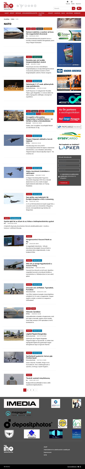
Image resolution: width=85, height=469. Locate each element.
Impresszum (47, 452)
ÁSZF (45, 447)
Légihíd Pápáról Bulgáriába (36, 334)
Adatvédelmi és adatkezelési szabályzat (57, 450)
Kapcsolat (68, 3)
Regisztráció (78, 3)
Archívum (69, 13)
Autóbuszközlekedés (47, 114)
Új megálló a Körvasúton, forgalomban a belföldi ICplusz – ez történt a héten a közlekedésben (39, 119)
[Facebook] (67, 1)
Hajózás (57, 13)
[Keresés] (73, 8)
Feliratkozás (63, 183)
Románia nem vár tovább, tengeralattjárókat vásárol (36, 61)
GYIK (45, 455)
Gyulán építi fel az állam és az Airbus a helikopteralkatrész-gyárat (29, 221)
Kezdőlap (6, 19)
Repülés (18, 13)
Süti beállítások (72, 467)
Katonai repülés (37, 81)
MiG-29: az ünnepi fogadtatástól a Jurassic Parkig (39, 265)
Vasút (7, 13)
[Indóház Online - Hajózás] (35, 6)
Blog (63, 13)
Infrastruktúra (48, 28)
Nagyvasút (39, 28)
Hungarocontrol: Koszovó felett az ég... (39, 240)
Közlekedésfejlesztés (29, 13)
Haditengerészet (37, 57)
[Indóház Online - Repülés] (21, 6)
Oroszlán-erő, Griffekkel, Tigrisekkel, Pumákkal (40, 289)
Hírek (12, 19)
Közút (12, 13)
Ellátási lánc (41, 14)
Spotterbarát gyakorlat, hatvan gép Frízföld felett (39, 357)
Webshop (77, 13)
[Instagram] (71, 1)
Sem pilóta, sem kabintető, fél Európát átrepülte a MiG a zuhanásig (40, 198)
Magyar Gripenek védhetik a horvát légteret (39, 140)
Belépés (73, 3)
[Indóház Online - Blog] (29, 6)
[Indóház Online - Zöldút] (32, 6)
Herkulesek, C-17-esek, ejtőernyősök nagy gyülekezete (39, 85)
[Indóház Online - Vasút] (18, 6)
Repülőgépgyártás (15, 218)
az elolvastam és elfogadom (69, 176)
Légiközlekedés (50, 111)
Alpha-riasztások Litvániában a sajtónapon (37, 172)
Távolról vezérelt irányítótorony (38, 378)
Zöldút (50, 13)
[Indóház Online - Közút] (26, 6)
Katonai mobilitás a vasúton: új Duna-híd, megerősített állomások (40, 33)
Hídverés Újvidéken (33, 312)
